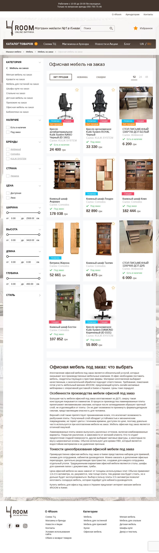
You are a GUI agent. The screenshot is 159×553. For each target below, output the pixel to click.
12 (134, 77)
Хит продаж (60, 77)
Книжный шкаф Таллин (99, 263)
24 (140, 77)
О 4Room (116, 14)
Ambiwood (16, 149)
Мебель (88, 517)
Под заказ (15, 132)
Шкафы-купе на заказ (17, 89)
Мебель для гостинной (95, 520)
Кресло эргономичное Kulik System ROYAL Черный (98, 132)
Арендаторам (132, 14)
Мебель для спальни (130, 520)
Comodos (15, 154)
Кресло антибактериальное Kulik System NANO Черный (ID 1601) (61, 133)
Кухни (87, 528)
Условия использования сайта (57, 532)
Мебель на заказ (19, 68)
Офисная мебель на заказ (20, 107)
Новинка (82, 77)
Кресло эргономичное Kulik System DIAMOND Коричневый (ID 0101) (99, 330)
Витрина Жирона (59, 263)
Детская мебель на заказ (19, 98)
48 (146, 77)
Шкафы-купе (126, 528)
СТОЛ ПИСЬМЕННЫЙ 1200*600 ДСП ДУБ (136, 264)
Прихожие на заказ (16, 103)
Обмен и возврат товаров (58, 538)
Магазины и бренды (75, 44)
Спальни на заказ (15, 93)
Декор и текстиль (128, 531)
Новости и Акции (106, 44)
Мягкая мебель (127, 517)
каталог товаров (19, 44)
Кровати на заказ (15, 79)
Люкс (13, 198)
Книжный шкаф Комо (135, 198)
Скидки (101, 77)
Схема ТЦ (49, 44)
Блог (127, 44)
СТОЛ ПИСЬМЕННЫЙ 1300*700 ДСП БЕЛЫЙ (136, 130)
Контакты (148, 14)
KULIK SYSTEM (18, 158)
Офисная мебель (93, 531)
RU (149, 44)
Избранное (146, 28)
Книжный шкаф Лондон (99, 198)
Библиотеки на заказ (17, 112)
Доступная (16, 193)
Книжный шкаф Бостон (63, 327)
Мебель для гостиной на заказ (22, 84)
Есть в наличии (18, 127)
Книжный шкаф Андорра (58, 200)
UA (142, 44)
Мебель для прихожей (95, 524)
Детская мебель (128, 524)
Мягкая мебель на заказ (19, 75)
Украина (15, 176)
